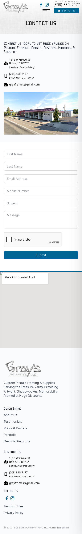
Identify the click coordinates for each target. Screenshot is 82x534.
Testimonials (13, 421)
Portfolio (10, 435)
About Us (10, 415)
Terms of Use (13, 506)
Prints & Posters (15, 428)
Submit (41, 255)
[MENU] (46, 10)
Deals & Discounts (17, 441)
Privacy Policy (13, 513)
